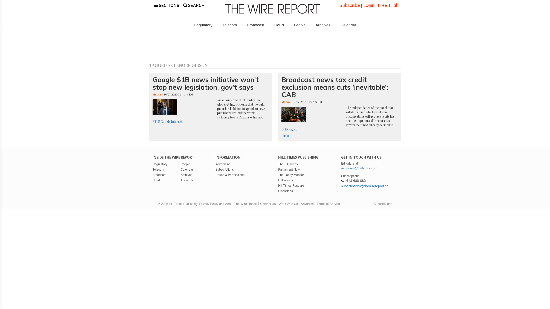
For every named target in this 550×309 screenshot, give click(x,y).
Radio (285, 136)
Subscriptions (383, 203)
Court (279, 24)
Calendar (348, 24)
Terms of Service (328, 203)
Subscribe (349, 5)
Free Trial (387, 5)
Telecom (230, 24)
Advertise (307, 203)
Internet (176, 122)
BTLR (156, 122)
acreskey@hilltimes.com (359, 167)
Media (157, 94)
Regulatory (203, 24)
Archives (323, 24)
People (300, 24)
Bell (284, 129)
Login (368, 5)
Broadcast (255, 24)
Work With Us (288, 203)
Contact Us (268, 203)
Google (165, 122)
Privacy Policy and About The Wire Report (228, 203)
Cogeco (292, 129)
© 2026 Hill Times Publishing (178, 203)
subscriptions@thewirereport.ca (364, 185)
